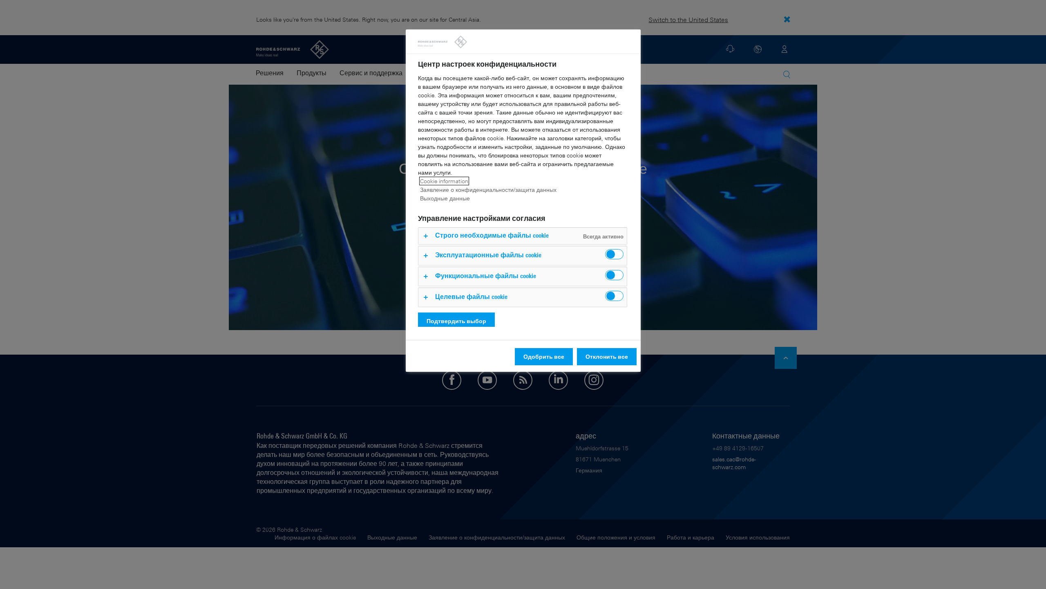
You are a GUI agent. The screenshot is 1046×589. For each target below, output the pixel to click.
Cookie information (444, 181)
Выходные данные (445, 198)
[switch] (614, 254)
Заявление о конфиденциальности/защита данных (488, 189)
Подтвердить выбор (456, 320)
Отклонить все (607, 356)
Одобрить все (543, 356)
